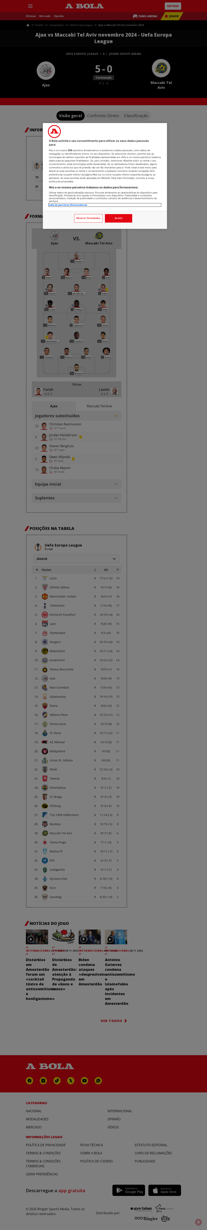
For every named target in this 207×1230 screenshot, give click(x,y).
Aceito (119, 218)
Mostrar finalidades (88, 218)
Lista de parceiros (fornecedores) (68, 205)
